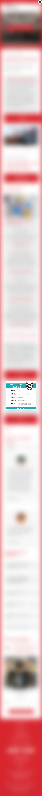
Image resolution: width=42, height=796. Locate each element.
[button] (40, 2)
